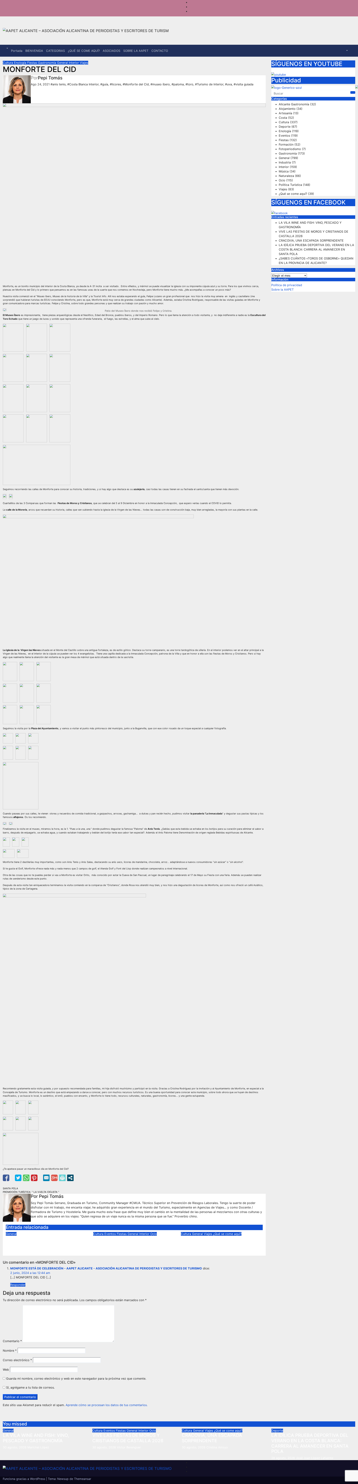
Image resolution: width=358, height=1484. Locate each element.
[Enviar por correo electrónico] (46, 1178)
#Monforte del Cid (136, 84)
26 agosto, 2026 (283, 1458)
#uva (228, 84)
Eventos (110, 1234)
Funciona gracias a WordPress (24, 1479)
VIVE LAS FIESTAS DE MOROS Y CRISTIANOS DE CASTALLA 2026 (128, 1241)
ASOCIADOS (111, 51)
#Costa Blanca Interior (83, 84)
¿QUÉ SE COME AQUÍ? (84, 51)
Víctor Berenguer (126, 1250)
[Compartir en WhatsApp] (26, 1178)
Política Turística (290, 185)
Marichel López (37, 1250)
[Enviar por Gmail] (54, 1178)
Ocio (153, 1234)
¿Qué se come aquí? (227, 1234)
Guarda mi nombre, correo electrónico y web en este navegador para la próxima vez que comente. (76, 1378)
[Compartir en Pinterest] (34, 1178)
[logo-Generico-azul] (313, 87)
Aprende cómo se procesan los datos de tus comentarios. (106, 1405)
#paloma (178, 84)
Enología (20, 62)
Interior (74, 62)
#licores (115, 84)
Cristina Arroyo (212, 1250)
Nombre (10, 1350)
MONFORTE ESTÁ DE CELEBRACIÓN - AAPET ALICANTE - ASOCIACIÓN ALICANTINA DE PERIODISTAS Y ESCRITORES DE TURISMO (106, 1268)
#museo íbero (160, 84)
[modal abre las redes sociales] (70, 1178)
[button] (7, 48)
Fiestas (32, 62)
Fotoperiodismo (290, 149)
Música (284, 171)
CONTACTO (159, 51)
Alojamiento (287, 109)
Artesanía (285, 113)
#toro (189, 84)
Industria (285, 162)
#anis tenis (58, 84)
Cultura (8, 62)
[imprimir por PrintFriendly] (62, 1178)
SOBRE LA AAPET (135, 51)
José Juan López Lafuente (314, 1458)
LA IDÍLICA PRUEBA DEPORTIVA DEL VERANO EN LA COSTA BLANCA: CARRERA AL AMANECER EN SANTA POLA (316, 249)
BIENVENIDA (34, 51)
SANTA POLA (10, 1188)
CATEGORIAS (55, 51)
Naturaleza (286, 176)
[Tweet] (18, 1178)
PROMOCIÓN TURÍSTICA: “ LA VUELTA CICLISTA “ (31, 1192)
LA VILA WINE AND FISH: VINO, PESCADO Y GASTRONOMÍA (39, 1241)
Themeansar (82, 1479)
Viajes (84, 62)
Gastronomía (47, 62)
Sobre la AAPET (282, 289)
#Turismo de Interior (209, 84)
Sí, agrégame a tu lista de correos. (30, 1387)
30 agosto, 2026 (15, 1447)
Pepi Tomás (50, 78)
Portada (16, 51)
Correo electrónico (17, 1360)
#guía (104, 84)
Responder (17, 1285)
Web (6, 1369)
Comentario (12, 1341)
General (63, 62)
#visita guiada (243, 84)
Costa (283, 117)
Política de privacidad (286, 285)
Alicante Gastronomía (294, 104)
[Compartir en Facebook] (6, 1178)
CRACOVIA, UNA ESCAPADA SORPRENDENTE (211, 1241)
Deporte (285, 126)
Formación (286, 144)
